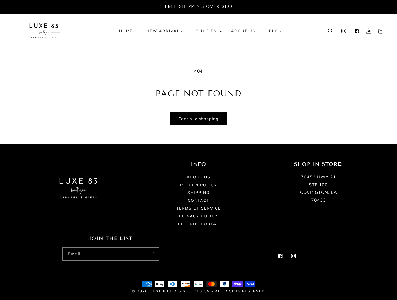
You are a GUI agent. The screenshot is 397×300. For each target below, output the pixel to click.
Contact (198, 200)
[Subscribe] (153, 254)
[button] (207, 30)
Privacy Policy (198, 216)
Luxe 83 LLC (164, 291)
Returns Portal (198, 223)
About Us (198, 177)
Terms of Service (198, 208)
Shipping (198, 192)
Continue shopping (198, 118)
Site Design (196, 291)
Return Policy (198, 185)
